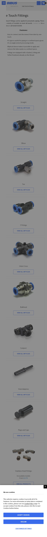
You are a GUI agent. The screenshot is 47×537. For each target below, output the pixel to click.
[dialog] (23, 268)
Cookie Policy (29, 504)
